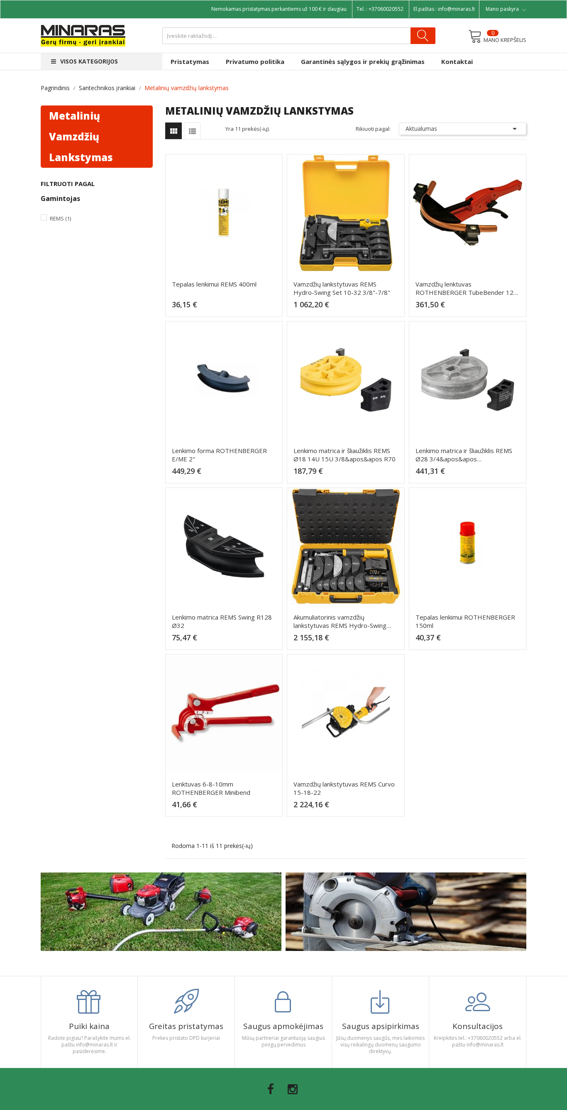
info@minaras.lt (456, 8)
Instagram (292, 1089)
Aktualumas (463, 129)
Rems (60, 218)
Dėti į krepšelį (226, 308)
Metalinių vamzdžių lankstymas (81, 136)
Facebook (270, 1089)
